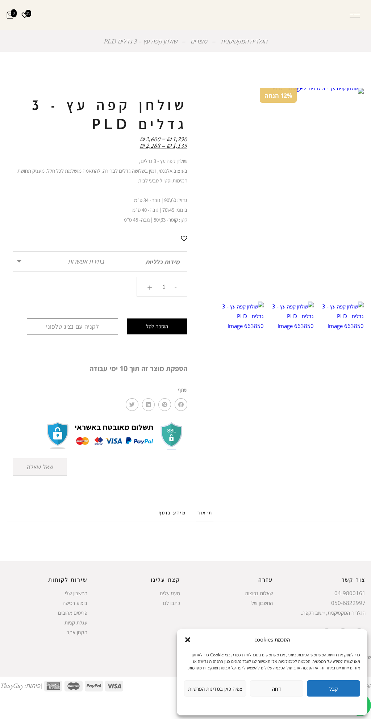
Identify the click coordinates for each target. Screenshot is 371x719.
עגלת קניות (75, 622)
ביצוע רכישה (75, 602)
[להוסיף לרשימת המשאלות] (184, 238)
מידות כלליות (162, 262)
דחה (276, 688)
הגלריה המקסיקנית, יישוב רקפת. (333, 612)
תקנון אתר (77, 632)
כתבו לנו (171, 602)
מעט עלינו (170, 593)
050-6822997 (348, 602)
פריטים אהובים (72, 612)
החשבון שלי (261, 602)
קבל (333, 688)
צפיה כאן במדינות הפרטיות (215, 688)
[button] (187, 639)
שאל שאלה (40, 466)
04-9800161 (350, 593)
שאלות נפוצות (259, 593)
